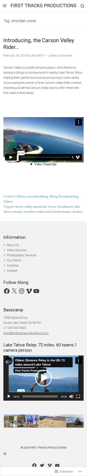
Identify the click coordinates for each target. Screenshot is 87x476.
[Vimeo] (29, 291)
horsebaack (65, 206)
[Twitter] (42, 465)
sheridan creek (33, 211)
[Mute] (71, 396)
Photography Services (21, 255)
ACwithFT (38, 55)
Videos (8, 201)
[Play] (9, 396)
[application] (43, 378)
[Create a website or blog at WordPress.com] (43, 453)
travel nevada (61, 211)
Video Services (16, 250)
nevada (17, 211)
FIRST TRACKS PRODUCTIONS (43, 5)
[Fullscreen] (78, 396)
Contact (12, 270)
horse (52, 206)
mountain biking (37, 196)
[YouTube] (36, 291)
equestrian (40, 206)
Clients (20, 196)
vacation (77, 211)
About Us (13, 245)
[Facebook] (6, 291)
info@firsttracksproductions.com (26, 333)
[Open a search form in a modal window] (82, 6)
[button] (43, 378)
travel (47, 211)
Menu (5, 6)
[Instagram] (21, 291)
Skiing (53, 196)
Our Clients (14, 260)
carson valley (22, 206)
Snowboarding (68, 196)
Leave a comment (60, 55)
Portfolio (13, 265)
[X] (14, 291)
